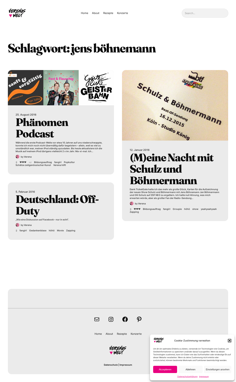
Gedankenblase (37, 230)
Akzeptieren (165, 369)
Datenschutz (111, 364)
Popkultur (69, 162)
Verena (28, 156)
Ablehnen (190, 369)
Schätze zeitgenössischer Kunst (33, 165)
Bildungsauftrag (43, 162)
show (195, 209)
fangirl (57, 162)
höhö (52, 230)
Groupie (177, 209)
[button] (229, 340)
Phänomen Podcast (42, 127)
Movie (60, 230)
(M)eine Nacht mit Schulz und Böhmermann (171, 169)
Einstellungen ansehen (217, 369)
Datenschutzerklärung (187, 376)
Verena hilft (59, 165)
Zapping (70, 230)
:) (16, 162)
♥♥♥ (23, 162)
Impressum (204, 376)
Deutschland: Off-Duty (57, 204)
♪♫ (30, 162)
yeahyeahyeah (209, 209)
